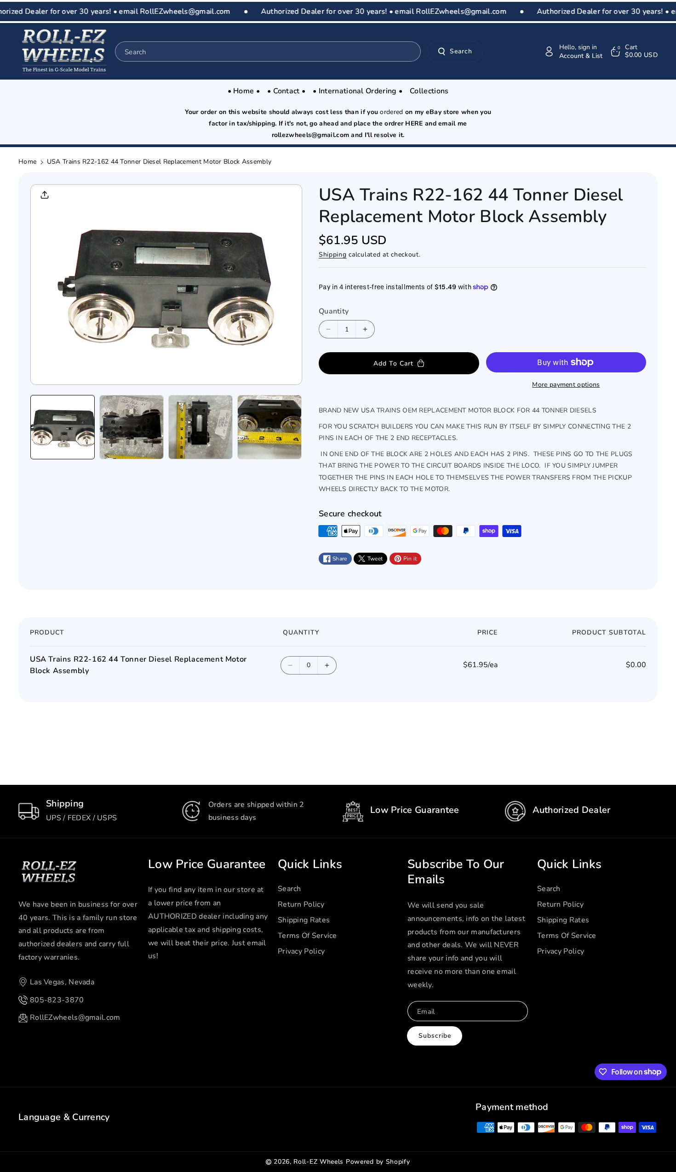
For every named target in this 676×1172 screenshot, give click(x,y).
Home (27, 161)
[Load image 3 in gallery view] (200, 427)
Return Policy (301, 904)
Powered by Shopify (378, 1161)
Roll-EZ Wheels (318, 1161)
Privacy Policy (301, 951)
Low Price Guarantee (207, 864)
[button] (633, 51)
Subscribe (434, 1035)
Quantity (334, 311)
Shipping (333, 254)
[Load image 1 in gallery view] (62, 427)
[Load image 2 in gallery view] (131, 427)
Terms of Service (307, 936)
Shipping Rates (304, 920)
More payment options (566, 384)
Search (461, 51)
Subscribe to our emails (455, 872)
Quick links (310, 864)
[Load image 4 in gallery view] (269, 427)
